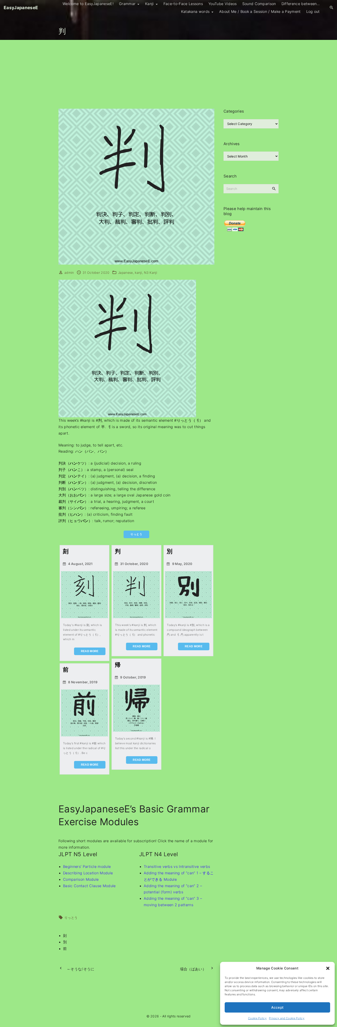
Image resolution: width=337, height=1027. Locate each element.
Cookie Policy (257, 1018)
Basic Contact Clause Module (89, 885)
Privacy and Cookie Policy (286, 1018)
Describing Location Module (88, 873)
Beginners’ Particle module (87, 866)
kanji (138, 272)
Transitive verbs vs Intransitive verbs (177, 866)
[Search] (274, 188)
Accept (277, 1007)
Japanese (125, 272)
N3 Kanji (150, 272)
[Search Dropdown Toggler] (331, 7)
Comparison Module (81, 879)
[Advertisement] (168, 74)
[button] (328, 968)
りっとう (70, 917)
